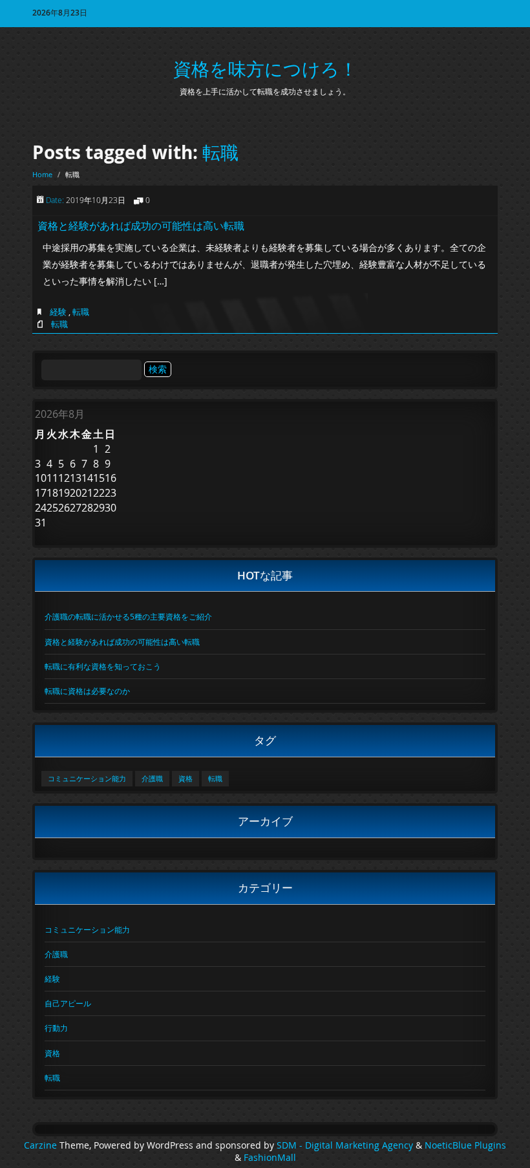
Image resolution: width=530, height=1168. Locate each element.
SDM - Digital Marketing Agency (345, 1145)
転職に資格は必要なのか (87, 691)
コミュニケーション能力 (87, 778)
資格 (185, 778)
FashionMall (270, 1157)
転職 (220, 152)
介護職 (152, 778)
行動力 (56, 1027)
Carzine (41, 1145)
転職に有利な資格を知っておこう (103, 666)
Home (42, 174)
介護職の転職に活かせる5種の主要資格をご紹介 (128, 616)
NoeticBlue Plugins (465, 1145)
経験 (58, 312)
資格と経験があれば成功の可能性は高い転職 (140, 226)
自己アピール (68, 1003)
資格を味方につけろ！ (265, 68)
